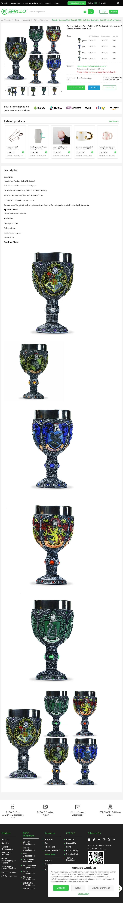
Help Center (50, 847)
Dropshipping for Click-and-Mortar (8, 868)
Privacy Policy (83, 894)
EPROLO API (29, 889)
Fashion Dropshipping (7, 848)
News (68, 847)
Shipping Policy (73, 854)
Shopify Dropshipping (29, 843)
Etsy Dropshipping (29, 855)
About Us (70, 839)
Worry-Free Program (6, 854)
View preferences (101, 888)
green (84, 41)
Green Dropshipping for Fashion (8, 860)
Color (69, 36)
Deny (78, 888)
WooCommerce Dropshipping (29, 866)
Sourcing (5, 839)
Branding (5, 843)
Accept (61, 888)
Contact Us (71, 843)
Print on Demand (8, 872)
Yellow (84, 59)
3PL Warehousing (9, 876)
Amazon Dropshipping (29, 872)
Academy (49, 839)
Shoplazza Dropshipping (29, 878)
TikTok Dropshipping (29, 849)
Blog (47, 843)
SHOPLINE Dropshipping (29, 884)
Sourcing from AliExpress (29, 860)
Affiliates (48, 861)
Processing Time (71, 79)
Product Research (52, 850)
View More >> (114, 121)
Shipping (70, 66)
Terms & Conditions (70, 859)
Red (83, 47)
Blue (84, 53)
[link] (6, 20)
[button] (94, 839)
